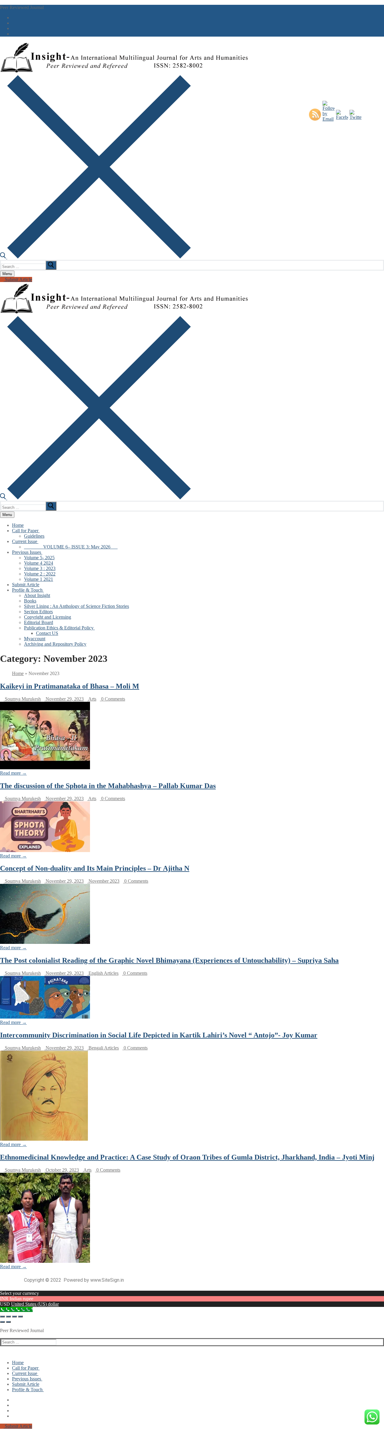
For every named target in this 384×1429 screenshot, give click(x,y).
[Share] (14, 1316)
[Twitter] (14, 23)
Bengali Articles (103, 1047)
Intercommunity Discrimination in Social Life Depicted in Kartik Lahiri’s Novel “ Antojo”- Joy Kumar (158, 1035)
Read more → (13, 773)
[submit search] (51, 265)
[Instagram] (14, 34)
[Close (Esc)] (20, 1316)
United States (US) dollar (35, 1304)
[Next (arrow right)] (8, 1322)
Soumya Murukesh (22, 698)
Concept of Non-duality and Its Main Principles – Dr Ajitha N (94, 868)
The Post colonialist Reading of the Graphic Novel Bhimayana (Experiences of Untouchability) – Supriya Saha (169, 960)
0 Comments (112, 698)
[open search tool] (95, 257)
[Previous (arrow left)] (2, 1322)
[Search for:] (29, 266)
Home (18, 673)
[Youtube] (14, 28)
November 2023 (103, 881)
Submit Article (18, 279)
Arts (91, 698)
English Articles (102, 973)
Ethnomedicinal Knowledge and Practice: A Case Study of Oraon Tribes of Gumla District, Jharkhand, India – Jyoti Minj (187, 1157)
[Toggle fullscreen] (8, 1316)
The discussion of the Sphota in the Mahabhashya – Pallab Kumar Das (108, 786)
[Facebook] (14, 17)
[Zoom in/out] (2, 1316)
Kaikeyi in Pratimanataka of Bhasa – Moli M (69, 686)
